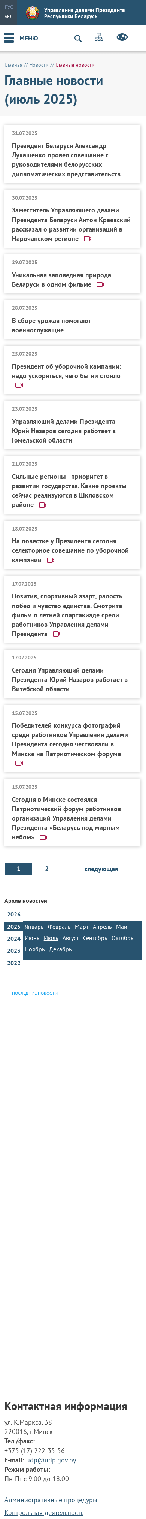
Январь (34, 926)
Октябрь (122, 938)
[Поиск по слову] (81, 38)
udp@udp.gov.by (51, 1460)
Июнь (32, 938)
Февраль (59, 926)
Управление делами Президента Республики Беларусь (84, 13)
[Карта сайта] (99, 38)
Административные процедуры (50, 1499)
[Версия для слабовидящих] (122, 38)
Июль (51, 938)
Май (121, 926)
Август (71, 938)
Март (81, 926)
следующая (101, 868)
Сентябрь (95, 938)
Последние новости (35, 993)
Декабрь (60, 949)
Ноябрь (35, 949)
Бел (8, 16)
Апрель (102, 926)
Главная (13, 64)
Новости (39, 64)
